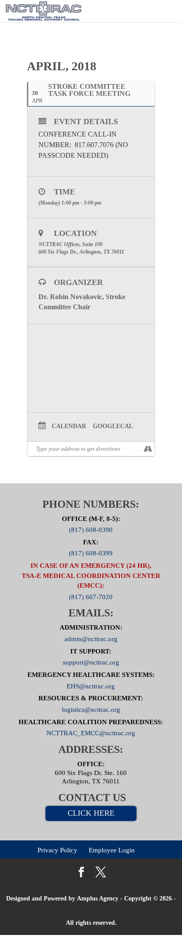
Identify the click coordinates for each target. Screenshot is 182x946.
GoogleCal (113, 426)
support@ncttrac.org (91, 662)
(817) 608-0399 (91, 553)
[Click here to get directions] (148, 449)
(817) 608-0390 (91, 529)
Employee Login (112, 850)
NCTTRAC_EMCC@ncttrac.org (90, 733)
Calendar (69, 426)
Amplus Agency (97, 898)
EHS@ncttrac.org (91, 685)
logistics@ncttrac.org (91, 709)
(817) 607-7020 (91, 596)
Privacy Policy (57, 850)
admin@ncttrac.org (91, 638)
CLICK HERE (91, 813)
